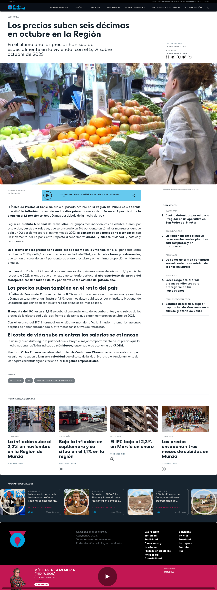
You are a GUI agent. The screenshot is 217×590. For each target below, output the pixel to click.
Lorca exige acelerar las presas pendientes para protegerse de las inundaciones (183, 285)
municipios (171, 275)
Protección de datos (158, 550)
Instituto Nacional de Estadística (55, 380)
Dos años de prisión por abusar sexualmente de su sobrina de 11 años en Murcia (187, 263)
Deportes (112, 7)
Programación (193, 7)
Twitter (183, 535)
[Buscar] (207, 7)
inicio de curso (174, 231)
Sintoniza (151, 535)
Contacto (185, 531)
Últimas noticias (59, 7)
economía (13, 17)
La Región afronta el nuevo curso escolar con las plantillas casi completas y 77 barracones (187, 241)
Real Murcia (191, 2)
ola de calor (179, 2)
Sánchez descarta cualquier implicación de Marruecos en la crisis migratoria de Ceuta (187, 307)
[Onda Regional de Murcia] (16, 7)
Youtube (184, 547)
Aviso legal (152, 554)
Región (78, 7)
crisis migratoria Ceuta (162, 2)
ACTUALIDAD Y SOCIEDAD (40, 507)
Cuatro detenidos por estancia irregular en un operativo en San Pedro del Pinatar (187, 219)
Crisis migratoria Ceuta (178, 299)
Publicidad (151, 539)
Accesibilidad (153, 558)
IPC (29, 380)
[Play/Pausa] (107, 576)
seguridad (171, 210)
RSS (181, 550)
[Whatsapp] (168, 57)
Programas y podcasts (164, 7)
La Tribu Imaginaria (135, 7)
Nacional (96, 7)
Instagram (185, 543)
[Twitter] (173, 56)
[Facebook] (179, 56)
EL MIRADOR (34, 491)
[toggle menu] (84, 7)
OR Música (168, 572)
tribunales (171, 255)
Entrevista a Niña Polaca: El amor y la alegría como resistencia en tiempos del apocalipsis (106, 497)
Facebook (185, 539)
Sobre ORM (152, 531)
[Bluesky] (184, 56)
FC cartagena (203, 2)
